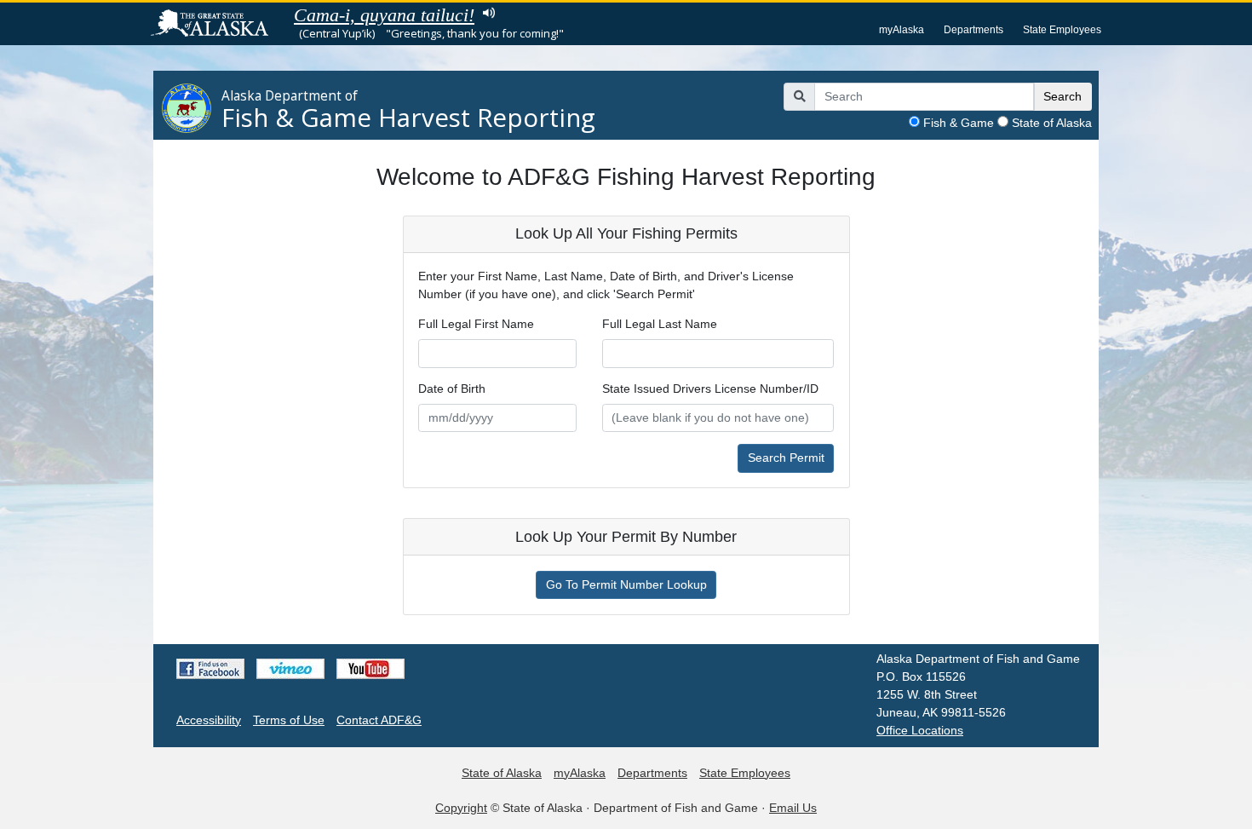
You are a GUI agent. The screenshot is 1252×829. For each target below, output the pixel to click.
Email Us (793, 808)
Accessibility (208, 720)
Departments (973, 30)
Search (1062, 96)
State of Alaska (1052, 123)
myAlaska (901, 30)
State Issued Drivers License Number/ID (710, 388)
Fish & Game (958, 123)
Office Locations (919, 730)
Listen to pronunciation (488, 12)
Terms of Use (288, 720)
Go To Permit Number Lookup (626, 584)
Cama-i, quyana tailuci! (384, 15)
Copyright (461, 808)
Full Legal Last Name (659, 324)
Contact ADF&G (379, 720)
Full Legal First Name (476, 324)
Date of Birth (451, 388)
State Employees (1062, 30)
